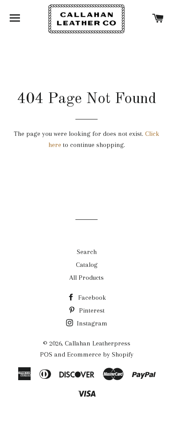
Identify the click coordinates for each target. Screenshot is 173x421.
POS (46, 354)
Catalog (87, 265)
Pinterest (91, 310)
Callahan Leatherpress (97, 343)
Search (87, 252)
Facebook (91, 298)
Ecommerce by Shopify (100, 354)
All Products (86, 278)
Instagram (91, 323)
